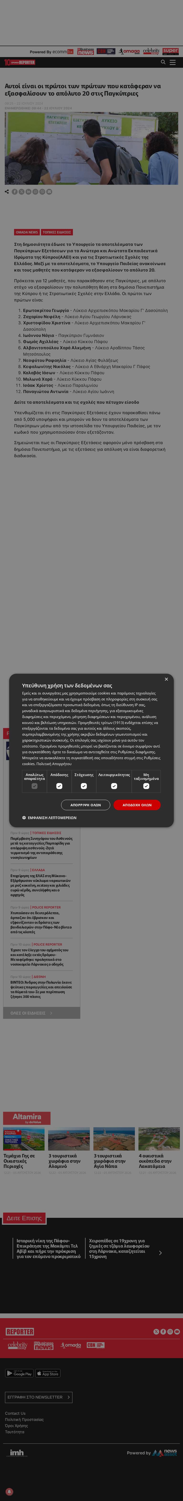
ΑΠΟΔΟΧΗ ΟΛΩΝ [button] (137, 804)
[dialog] (91, 750)
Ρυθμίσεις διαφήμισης (136, 751)
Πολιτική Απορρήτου (53, 763)
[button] (49, 817)
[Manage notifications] (9, 1492)
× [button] (166, 679)
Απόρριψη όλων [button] (86, 804)
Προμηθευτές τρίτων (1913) (101, 722)
